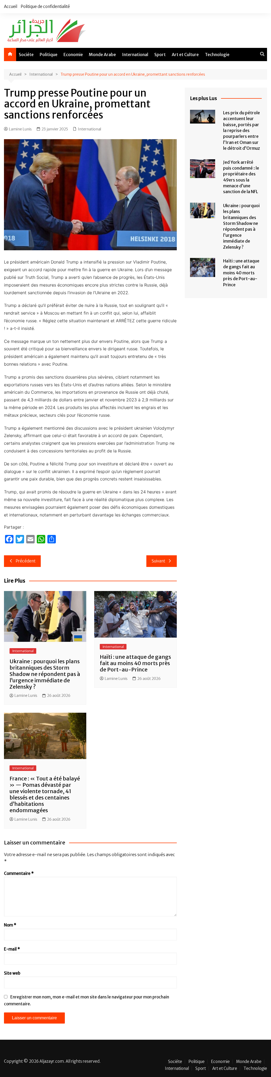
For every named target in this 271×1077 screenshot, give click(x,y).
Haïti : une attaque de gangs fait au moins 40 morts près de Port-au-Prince (135, 663)
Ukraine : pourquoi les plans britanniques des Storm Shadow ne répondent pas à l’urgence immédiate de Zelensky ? (45, 674)
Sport (160, 54)
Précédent (25, 561)
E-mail (12, 949)
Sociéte (26, 54)
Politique (48, 54)
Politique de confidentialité (45, 6)
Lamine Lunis (20, 129)
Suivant (158, 561)
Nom (10, 925)
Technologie (217, 54)
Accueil (10, 6)
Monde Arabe (102, 54)
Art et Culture (185, 54)
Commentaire (19, 873)
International (135, 54)
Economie (73, 54)
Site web (12, 973)
